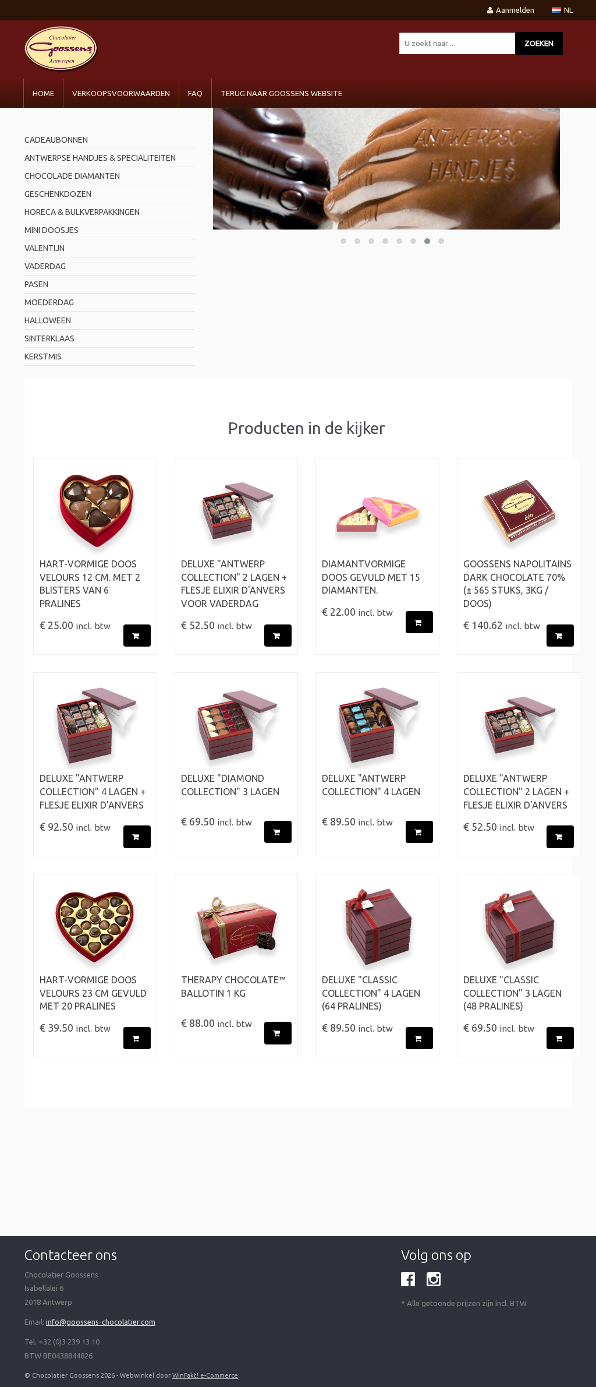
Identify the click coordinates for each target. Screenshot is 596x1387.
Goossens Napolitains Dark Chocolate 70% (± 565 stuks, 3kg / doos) (517, 584)
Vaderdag (45, 266)
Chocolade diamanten (72, 176)
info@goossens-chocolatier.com (100, 1322)
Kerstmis (43, 356)
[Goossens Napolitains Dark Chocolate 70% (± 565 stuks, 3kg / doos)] (518, 510)
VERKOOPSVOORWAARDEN (121, 93)
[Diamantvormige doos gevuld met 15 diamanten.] (377, 510)
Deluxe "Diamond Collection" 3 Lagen (230, 785)
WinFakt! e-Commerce (205, 1375)
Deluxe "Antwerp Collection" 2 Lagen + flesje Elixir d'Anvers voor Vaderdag (234, 584)
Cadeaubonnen (56, 139)
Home (43, 93)
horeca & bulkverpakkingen (82, 212)
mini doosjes (51, 230)
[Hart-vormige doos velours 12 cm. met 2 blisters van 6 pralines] (95, 510)
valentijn (44, 248)
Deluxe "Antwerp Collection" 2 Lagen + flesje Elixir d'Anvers (516, 791)
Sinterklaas (49, 338)
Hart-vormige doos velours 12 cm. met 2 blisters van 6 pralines (90, 584)
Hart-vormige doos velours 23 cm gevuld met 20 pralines (93, 993)
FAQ (195, 93)
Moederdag (49, 302)
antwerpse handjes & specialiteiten (100, 158)
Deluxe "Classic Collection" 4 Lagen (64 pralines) (371, 993)
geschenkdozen (57, 194)
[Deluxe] (236, 510)
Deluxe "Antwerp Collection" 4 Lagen (371, 785)
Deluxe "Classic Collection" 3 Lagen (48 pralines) (512, 993)
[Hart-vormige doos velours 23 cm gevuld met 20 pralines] (95, 926)
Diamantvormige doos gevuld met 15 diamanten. (371, 577)
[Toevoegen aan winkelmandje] (137, 635)
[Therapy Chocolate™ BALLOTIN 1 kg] (236, 926)
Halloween (47, 320)
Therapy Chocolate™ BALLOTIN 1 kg (233, 986)
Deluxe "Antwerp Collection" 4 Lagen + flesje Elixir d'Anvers (93, 791)
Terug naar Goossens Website (281, 93)
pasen (36, 284)
